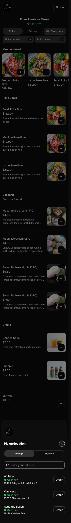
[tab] (19, 453)
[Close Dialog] (62, 443)
